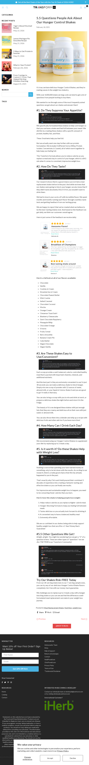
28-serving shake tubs (53, 583)
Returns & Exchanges (51, 654)
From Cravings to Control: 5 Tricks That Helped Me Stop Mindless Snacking (22, 78)
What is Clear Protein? (22, 65)
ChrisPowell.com (50, 662)
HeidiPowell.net (49, 659)
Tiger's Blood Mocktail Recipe (22, 27)
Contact (47, 657)
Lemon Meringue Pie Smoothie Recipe (21, 39)
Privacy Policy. (63, 751)
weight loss (77, 608)
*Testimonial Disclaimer (52, 671)
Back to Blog (62, 626)
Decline (73, 758)
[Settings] (81, 7)
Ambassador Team (50, 645)
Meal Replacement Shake (54, 608)
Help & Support (49, 651)
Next (83, 619)
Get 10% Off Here (20, 669)
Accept (50, 758)
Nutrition (68, 608)
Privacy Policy (49, 665)
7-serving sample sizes (76, 583)
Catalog (4, 695)
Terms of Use (48, 668)
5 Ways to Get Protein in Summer (23, 52)
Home (4, 692)
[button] (86, 2)
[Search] (7, 7)
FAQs (46, 648)
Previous (42, 619)
